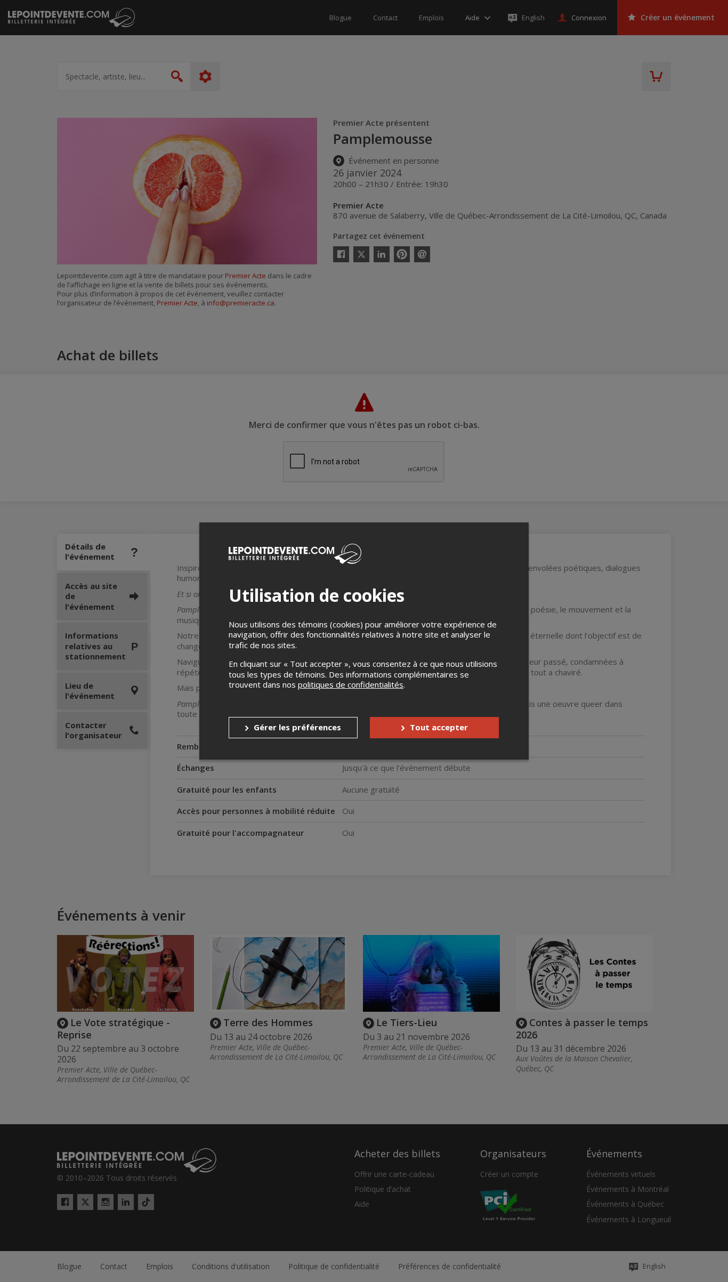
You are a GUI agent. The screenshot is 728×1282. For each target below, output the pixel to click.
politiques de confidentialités (350, 684)
